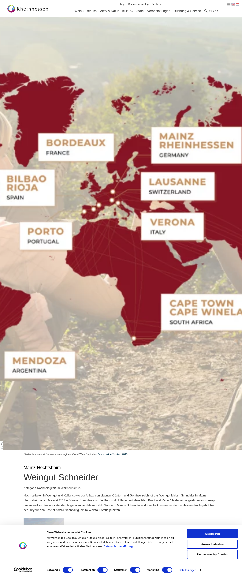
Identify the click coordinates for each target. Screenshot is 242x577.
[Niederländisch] (237, 4)
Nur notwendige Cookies (212, 554)
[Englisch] (233, 4)
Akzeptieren (212, 533)
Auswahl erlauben (212, 544)
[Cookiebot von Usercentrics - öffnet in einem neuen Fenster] (22, 570)
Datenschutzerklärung (118, 546)
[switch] (102, 570)
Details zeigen (187, 570)
